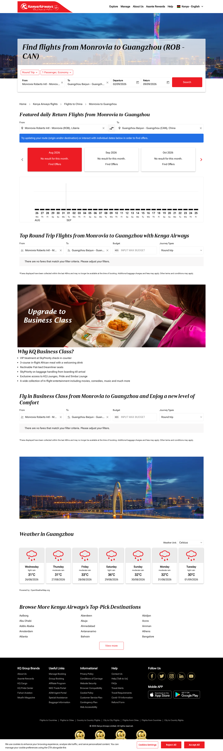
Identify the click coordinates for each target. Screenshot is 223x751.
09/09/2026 (150, 84)
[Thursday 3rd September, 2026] (79, 209)
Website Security (88, 683)
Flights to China (73, 104)
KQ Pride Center (25, 688)
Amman (146, 626)
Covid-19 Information (122, 697)
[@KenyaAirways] (162, 676)
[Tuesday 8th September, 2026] (106, 209)
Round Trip (28, 72)
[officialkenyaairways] (171, 676)
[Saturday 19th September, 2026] (164, 209)
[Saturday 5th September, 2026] (90, 209)
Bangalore (148, 636)
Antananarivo (88, 631)
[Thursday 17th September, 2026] (153, 209)
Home (22, 104)
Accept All (194, 744)
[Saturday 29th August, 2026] (53, 209)
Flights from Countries (151, 720)
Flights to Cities (67, 720)
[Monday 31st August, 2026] (63, 209)
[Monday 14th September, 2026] (137, 209)
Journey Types (166, 243)
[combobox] (41, 84)
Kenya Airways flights (45, 104)
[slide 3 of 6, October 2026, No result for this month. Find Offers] (168, 159)
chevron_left (22, 159)
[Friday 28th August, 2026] (47, 209)
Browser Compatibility (91, 688)
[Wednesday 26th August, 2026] (37, 209)
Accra (145, 620)
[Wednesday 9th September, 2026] (111, 209)
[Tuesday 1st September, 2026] (69, 209)
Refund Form (118, 702)
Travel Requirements (122, 693)
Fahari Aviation (24, 693)
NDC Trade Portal (57, 688)
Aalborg (23, 615)
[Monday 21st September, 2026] (175, 209)
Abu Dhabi (25, 620)
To (69, 80)
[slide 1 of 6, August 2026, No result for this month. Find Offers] (55, 159)
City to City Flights (111, 720)
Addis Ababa (26, 626)
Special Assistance (58, 697)
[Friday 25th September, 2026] (196, 209)
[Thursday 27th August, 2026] (42, 209)
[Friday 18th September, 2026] (159, 209)
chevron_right (201, 159)
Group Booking (56, 678)
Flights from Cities (131, 720)
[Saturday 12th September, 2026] (127, 209)
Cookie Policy (86, 693)
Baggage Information (59, 702)
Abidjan (146, 615)
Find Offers (54, 164)
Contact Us (117, 674)
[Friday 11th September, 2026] (122, 209)
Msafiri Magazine (26, 697)
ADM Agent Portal (57, 693)
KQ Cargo (22, 683)
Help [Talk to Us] (120, 678)
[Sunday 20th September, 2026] (169, 209)
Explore (113, 6)
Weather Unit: (170, 542)
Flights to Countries (48, 720)
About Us (138, 6)
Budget (116, 243)
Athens (146, 631)
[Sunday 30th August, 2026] (58, 209)
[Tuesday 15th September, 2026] (143, 209)
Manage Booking (57, 674)
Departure (118, 80)
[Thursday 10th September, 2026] (116, 209)
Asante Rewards (155, 6)
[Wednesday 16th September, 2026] (148, 209)
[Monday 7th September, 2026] (100, 209)
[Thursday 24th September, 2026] (191, 209)
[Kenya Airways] (152, 676)
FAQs (114, 683)
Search (187, 82)
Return (146, 80)
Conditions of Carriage (91, 678)
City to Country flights (173, 720)
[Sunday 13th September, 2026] (132, 209)
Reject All (171, 744)
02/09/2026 (119, 84)
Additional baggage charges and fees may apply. (139, 273)
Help (170, 6)
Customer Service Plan (91, 697)
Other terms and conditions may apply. (176, 273)
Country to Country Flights (88, 720)
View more (111, 645)
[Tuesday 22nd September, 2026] (180, 209)
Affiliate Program (57, 683)
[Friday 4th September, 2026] (84, 209)
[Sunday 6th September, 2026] (95, 209)
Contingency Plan (88, 702)
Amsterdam (26, 631)
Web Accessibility (88, 707)
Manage (125, 6)
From (25, 80)
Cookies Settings (147, 744)
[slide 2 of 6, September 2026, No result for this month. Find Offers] (111, 159)
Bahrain (85, 636)
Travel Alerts (118, 688)
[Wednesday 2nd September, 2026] (74, 209)
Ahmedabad (88, 626)
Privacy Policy (86, 674)
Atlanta (23, 636)
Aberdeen (86, 615)
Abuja (84, 620)
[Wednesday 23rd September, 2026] (185, 209)
